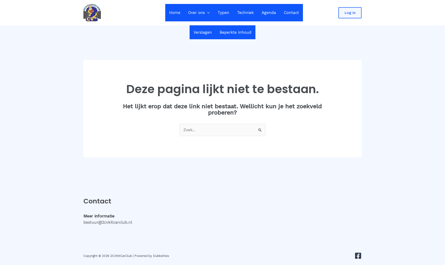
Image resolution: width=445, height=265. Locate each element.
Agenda (269, 12)
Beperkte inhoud (235, 32)
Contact (291, 12)
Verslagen (203, 32)
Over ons (196, 12)
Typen (223, 12)
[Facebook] (358, 255)
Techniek (245, 12)
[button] (207, 12)
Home (174, 12)
